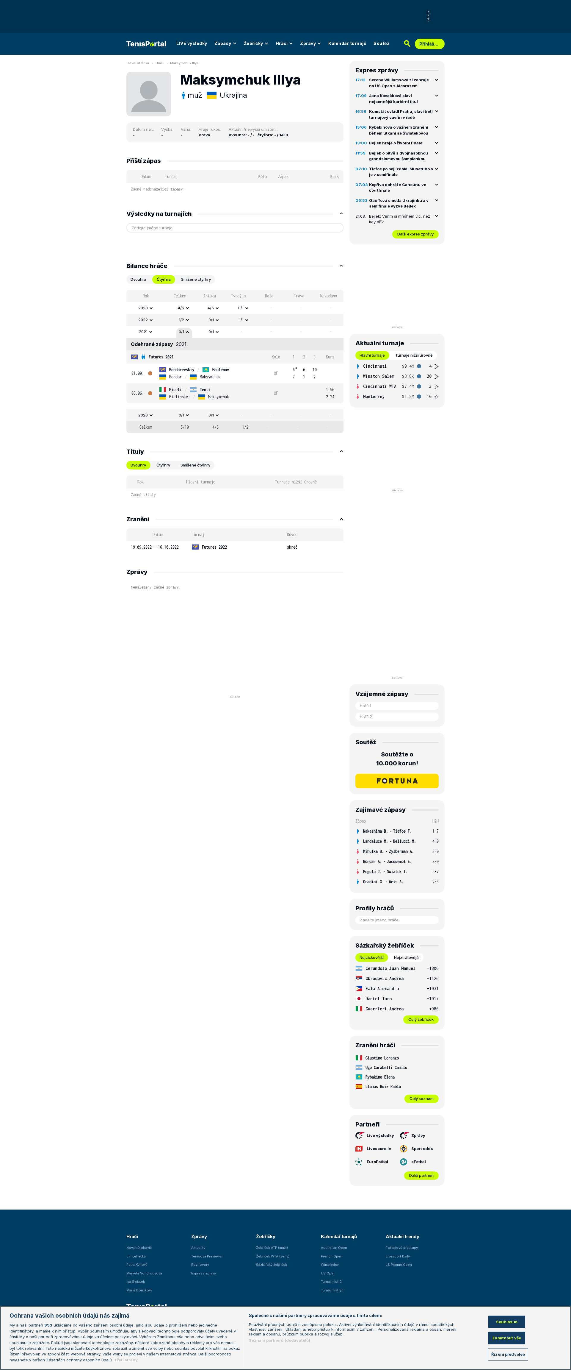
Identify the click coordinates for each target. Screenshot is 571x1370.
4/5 (211, 307)
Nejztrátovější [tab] (406, 957)
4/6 (181, 307)
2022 (143, 319)
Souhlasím (506, 1321)
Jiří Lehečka (136, 1256)
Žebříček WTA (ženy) (272, 1256)
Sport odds (422, 1148)
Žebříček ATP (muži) (272, 1248)
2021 (143, 331)
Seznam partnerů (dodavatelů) (279, 1340)
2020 (143, 415)
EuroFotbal (377, 1161)
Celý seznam (422, 1098)
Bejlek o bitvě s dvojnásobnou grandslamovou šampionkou (398, 156)
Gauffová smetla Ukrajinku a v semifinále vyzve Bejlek (399, 203)
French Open (331, 1256)
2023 (143, 307)
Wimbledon (330, 1265)
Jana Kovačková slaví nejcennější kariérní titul (393, 98)
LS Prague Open (399, 1265)
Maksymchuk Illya (184, 63)
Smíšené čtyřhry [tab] (196, 279)
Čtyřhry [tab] (163, 465)
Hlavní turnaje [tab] (372, 355)
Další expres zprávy (415, 234)
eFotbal (418, 1161)
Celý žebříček (421, 1019)
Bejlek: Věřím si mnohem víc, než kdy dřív (399, 219)
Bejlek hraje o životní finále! (396, 143)
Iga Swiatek (135, 1282)
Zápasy (222, 43)
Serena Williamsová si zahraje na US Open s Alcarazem (399, 82)
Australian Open (334, 1248)
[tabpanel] (234, 361)
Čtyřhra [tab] (164, 279)
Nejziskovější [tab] (372, 957)
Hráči (282, 43)
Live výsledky (380, 1135)
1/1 (241, 319)
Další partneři (421, 1175)
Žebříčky (253, 43)
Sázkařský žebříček (271, 1265)
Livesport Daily (398, 1256)
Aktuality (198, 1248)
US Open (328, 1273)
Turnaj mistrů (331, 1282)
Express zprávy (203, 1273)
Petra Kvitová (137, 1265)
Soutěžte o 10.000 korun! (397, 759)
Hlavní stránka (137, 63)
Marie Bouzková (139, 1290)
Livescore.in (379, 1148)
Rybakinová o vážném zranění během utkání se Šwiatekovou (398, 130)
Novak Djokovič (139, 1248)
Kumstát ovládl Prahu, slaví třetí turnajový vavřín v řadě (401, 114)
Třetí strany (126, 1359)
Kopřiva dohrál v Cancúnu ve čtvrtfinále (397, 187)
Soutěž (381, 43)
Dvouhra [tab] (138, 279)
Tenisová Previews (206, 1256)
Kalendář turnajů (347, 43)
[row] (234, 308)
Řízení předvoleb (508, 1354)
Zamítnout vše (506, 1337)
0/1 (241, 307)
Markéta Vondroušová (144, 1273)
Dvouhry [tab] (138, 465)
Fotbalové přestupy (402, 1248)
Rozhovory (200, 1265)
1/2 (181, 319)
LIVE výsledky (191, 43)
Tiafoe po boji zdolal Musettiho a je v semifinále (401, 171)
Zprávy (308, 43)
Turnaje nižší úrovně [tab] (414, 355)
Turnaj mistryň (332, 1290)
